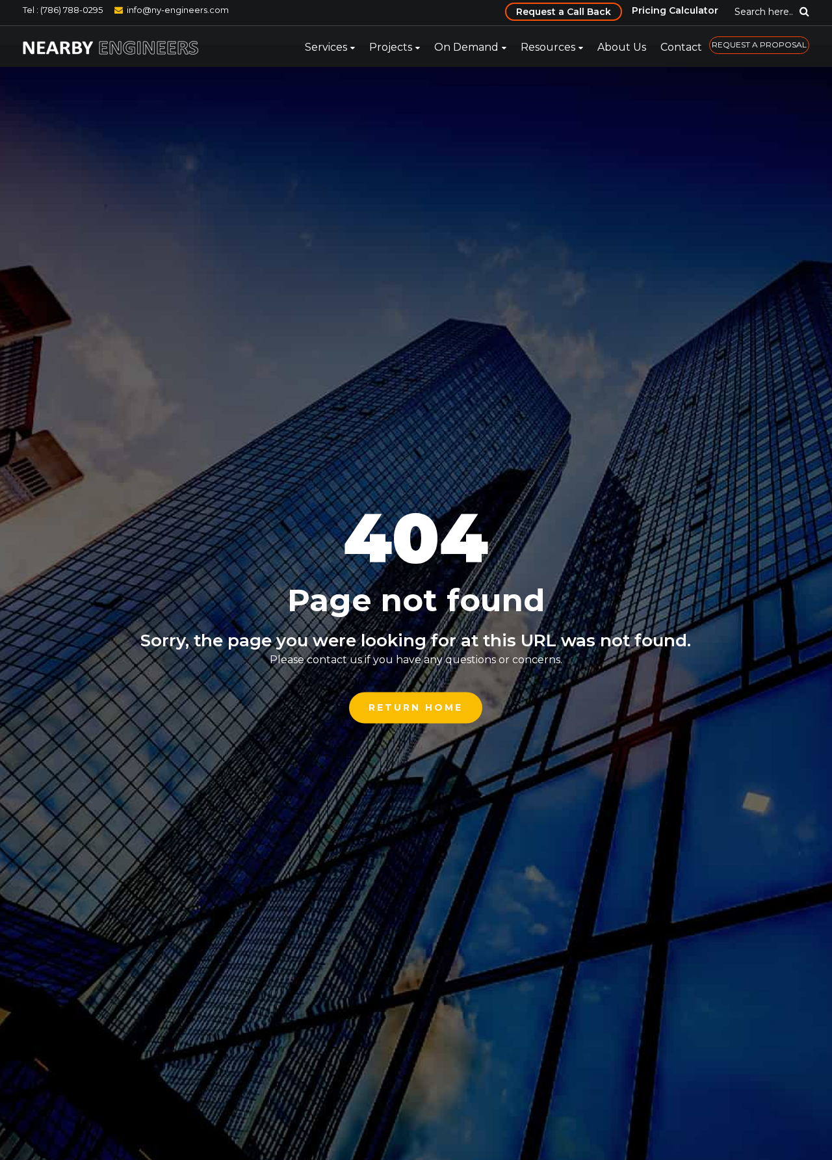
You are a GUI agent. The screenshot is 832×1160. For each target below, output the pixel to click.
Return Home (416, 707)
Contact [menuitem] (681, 47)
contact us (334, 659)
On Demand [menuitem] (466, 47)
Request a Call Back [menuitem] (563, 12)
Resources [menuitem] (548, 47)
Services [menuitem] (326, 47)
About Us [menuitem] (621, 47)
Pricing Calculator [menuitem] (675, 10)
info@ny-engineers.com (178, 10)
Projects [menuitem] (390, 47)
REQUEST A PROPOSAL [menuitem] (759, 44)
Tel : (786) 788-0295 (63, 10)
